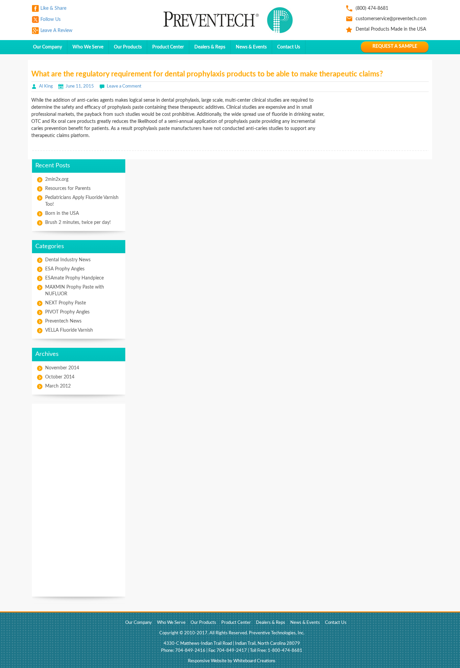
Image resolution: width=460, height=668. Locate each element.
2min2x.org (56, 179)
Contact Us (288, 47)
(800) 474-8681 (372, 8)
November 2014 (62, 368)
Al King (46, 86)
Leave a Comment (124, 86)
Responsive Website (207, 661)
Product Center (168, 47)
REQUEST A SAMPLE (394, 46)
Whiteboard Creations (254, 661)
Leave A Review (56, 30)
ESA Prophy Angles (65, 269)
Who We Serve (87, 47)
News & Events (251, 47)
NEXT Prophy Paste (65, 303)
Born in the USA (62, 213)
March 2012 (58, 386)
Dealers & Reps (209, 47)
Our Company (47, 47)
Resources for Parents (68, 188)
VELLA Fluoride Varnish (69, 330)
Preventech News (63, 321)
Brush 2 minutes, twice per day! (78, 222)
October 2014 (59, 377)
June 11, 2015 (80, 86)
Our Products (128, 47)
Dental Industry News (68, 260)
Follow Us (50, 19)
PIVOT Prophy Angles (67, 312)
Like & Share (53, 8)
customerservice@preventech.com (391, 18)
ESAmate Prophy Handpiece (74, 278)
